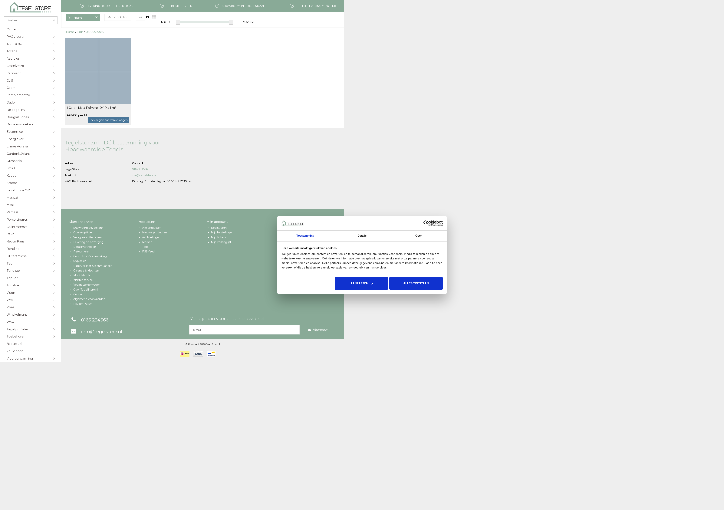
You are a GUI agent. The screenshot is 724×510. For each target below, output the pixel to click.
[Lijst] (154, 17)
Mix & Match (81, 275)
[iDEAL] (184, 354)
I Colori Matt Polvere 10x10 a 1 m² (91, 108)
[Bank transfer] (198, 354)
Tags (80, 32)
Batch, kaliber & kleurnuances (92, 266)
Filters (77, 17)
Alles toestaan (416, 283)
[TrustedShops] (222, 354)
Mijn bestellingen (222, 232)
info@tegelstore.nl (144, 175)
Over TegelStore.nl (85, 289)
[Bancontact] (211, 354)
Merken (147, 242)
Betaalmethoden (84, 246)
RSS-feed (148, 251)
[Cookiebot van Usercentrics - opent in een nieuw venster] (426, 223)
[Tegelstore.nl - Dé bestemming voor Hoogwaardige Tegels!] (30, 7)
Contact (78, 294)
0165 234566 (140, 169)
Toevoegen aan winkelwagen (108, 120)
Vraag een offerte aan (87, 237)
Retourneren (81, 251)
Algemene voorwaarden (89, 299)
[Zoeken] (54, 20)
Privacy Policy (82, 303)
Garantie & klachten (86, 270)
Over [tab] (418, 235)
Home (70, 32)
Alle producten (151, 227)
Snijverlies (79, 261)
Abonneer (320, 329)
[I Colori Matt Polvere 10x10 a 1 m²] (98, 71)
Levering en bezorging (88, 242)
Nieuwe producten (154, 232)
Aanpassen (359, 283)
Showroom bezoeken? (88, 227)
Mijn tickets (218, 237)
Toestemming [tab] (305, 235)
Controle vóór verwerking (90, 256)
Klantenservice (83, 280)
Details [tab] (362, 235)
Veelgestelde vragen (86, 284)
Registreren (219, 227)
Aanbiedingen (151, 237)
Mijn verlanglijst (221, 242)
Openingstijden (83, 232)
